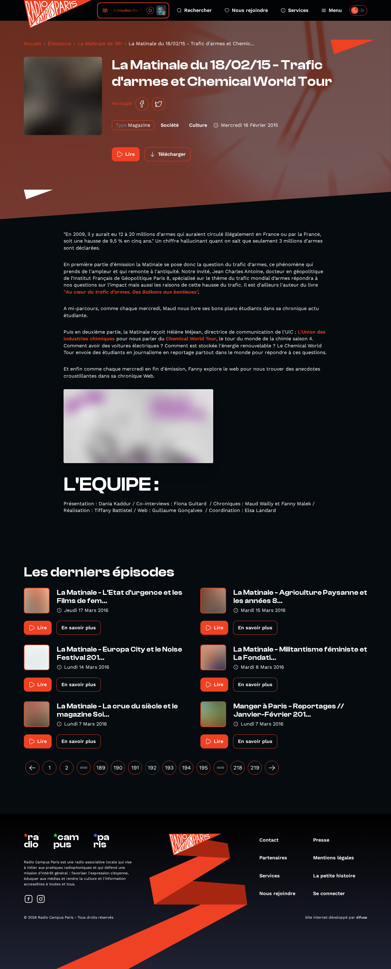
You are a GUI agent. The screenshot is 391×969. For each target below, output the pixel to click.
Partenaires (273, 858)
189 (101, 767)
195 (203, 767)
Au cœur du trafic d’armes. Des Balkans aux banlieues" (132, 292)
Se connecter (329, 893)
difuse (361, 917)
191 (135, 767)
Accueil (32, 43)
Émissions (59, 43)
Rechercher (198, 10)
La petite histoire (334, 876)
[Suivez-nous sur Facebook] (29, 899)
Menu (335, 10)
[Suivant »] (272, 767)
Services (298, 10)
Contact (269, 840)
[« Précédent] (32, 767)
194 (186, 767)
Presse (321, 840)
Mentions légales (333, 858)
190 (118, 767)
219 (254, 767)
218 (237, 767)
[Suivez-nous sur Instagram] (41, 899)
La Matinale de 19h (100, 43)
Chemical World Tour (191, 339)
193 (169, 767)
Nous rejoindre (250, 10)
